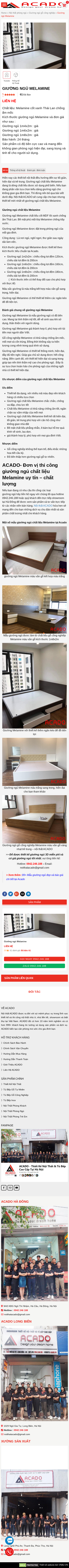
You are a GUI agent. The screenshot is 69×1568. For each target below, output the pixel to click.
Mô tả (5, 170)
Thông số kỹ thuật (17, 170)
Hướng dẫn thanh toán (15, 1059)
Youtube (7, 81)
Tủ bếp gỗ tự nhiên (14, 1089)
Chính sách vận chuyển (15, 1048)
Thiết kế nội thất (12, 1084)
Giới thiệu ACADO (12, 1064)
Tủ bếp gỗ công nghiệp (15, 1095)
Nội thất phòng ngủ (17, 13)
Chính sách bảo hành (14, 1043)
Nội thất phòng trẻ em (15, 1116)
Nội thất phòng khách (14, 1105)
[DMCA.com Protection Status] (29, 1565)
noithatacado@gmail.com (17, 1314)
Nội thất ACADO (43, 505)
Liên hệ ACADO (11, 1070)
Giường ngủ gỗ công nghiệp (42, 13)
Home (4, 13)
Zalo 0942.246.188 (34, 966)
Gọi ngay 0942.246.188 (34, 959)
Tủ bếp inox (9, 1100)
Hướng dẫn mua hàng (14, 1053)
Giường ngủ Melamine (15, 941)
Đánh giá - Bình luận (36, 170)
